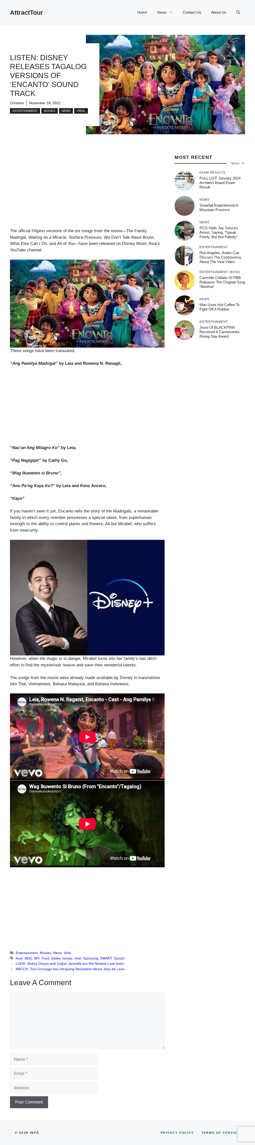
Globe (56, 958)
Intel (77, 958)
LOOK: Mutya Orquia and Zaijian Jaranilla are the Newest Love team (70, 963)
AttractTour (26, 12)
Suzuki (119, 958)
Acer (19, 958)
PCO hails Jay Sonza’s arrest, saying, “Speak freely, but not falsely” (218, 232)
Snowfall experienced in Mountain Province (219, 207)
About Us (218, 12)
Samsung (90, 958)
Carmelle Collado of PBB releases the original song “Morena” (222, 282)
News (162, 12)
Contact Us (192, 12)
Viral (81, 111)
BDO (28, 958)
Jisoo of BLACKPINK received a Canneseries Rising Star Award (219, 331)
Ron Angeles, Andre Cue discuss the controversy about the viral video (220, 257)
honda (67, 958)
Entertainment (25, 111)
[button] (238, 12)
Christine (17, 103)
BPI (37, 958)
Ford (45, 958)
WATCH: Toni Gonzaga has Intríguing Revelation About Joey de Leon (70, 969)
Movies (49, 111)
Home (142, 12)
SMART (106, 958)
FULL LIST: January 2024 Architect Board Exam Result (220, 182)
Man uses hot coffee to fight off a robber (219, 307)
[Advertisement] (87, 191)
